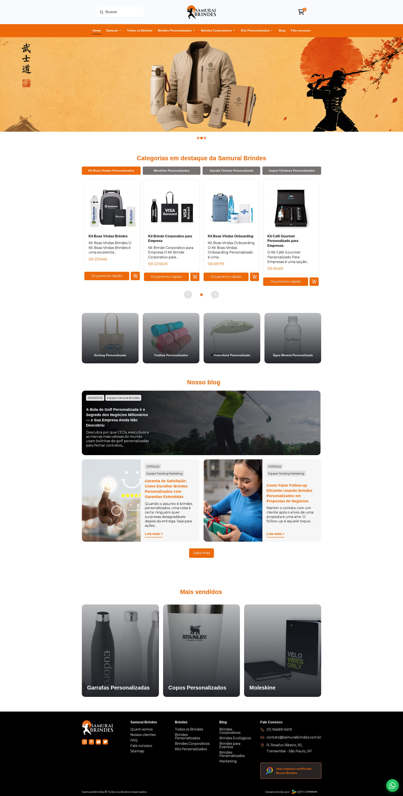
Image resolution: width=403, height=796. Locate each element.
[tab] (111, 171)
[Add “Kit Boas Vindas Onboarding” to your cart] (254, 277)
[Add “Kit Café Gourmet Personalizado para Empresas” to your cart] (314, 281)
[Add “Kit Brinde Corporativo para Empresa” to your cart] (194, 277)
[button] (106, 276)
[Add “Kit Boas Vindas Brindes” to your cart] (135, 276)
